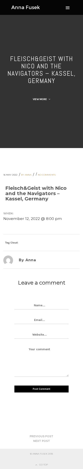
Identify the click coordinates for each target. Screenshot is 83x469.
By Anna (26, 174)
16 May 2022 (10, 174)
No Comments (47, 174)
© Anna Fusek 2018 (41, 453)
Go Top (43, 464)
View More (40, 99)
